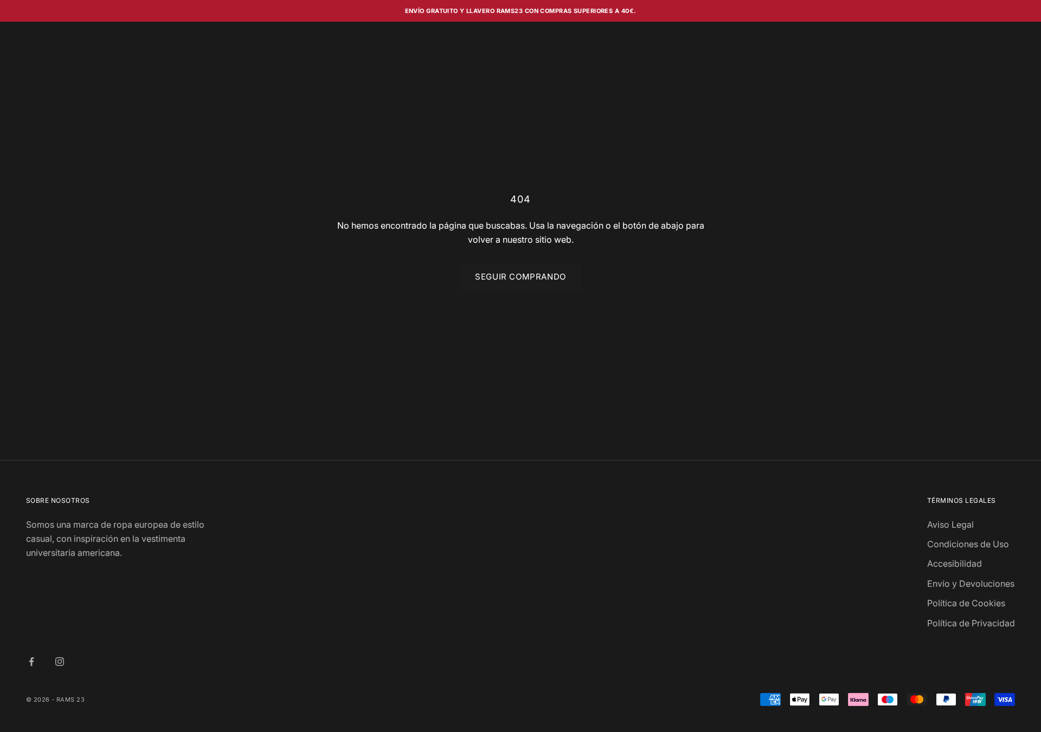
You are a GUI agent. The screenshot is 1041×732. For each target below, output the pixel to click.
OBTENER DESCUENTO (626, 442)
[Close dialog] (718, 253)
